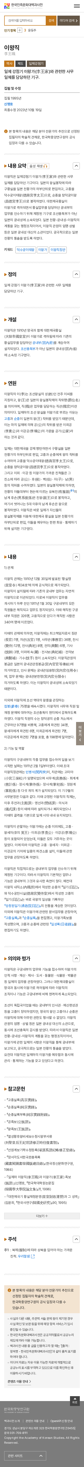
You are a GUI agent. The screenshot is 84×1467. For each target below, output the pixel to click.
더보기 (40, 1216)
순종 (17, 419)
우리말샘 (24, 1256)
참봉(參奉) (11, 706)
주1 (72, 490)
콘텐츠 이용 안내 (18, 1381)
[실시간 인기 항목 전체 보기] (19, 30)
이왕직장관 (58, 250)
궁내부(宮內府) (43, 343)
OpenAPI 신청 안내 (61, 1421)
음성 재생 (36, 166)
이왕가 (42, 250)
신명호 (8, 104)
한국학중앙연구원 (16, 1410)
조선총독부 (28, 349)
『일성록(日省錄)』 (62, 924)
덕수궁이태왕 (26, 250)
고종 (7, 419)
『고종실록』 (11, 918)
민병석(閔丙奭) (36, 772)
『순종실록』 (29, 918)
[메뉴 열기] (77, 6)
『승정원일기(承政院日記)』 (22, 906)
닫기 (76, 165)
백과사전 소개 (12, 1421)
